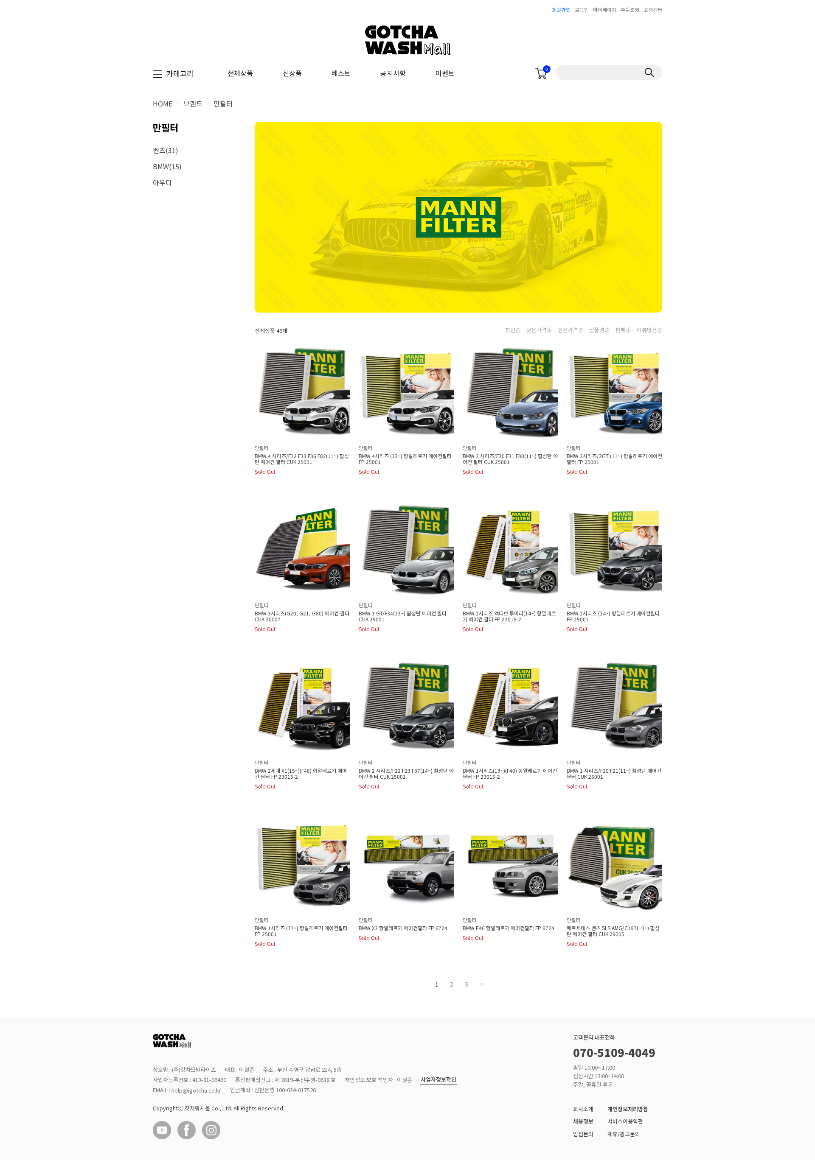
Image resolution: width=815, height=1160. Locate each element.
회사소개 (583, 1109)
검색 (649, 72)
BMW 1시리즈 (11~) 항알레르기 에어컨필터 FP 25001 (301, 931)
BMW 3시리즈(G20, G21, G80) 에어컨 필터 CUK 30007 (302, 616)
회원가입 (561, 9)
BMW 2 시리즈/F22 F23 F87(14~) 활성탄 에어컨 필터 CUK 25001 (406, 774)
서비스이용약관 (625, 1121)
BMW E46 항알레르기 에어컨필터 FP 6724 (508, 928)
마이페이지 (604, 9)
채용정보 (583, 1121)
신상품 (292, 73)
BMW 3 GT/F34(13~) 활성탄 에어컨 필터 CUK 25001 (403, 616)
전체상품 (240, 73)
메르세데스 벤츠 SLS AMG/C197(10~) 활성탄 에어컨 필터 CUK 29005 (613, 931)
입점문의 (583, 1134)
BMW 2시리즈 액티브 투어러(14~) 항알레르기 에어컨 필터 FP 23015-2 (509, 616)
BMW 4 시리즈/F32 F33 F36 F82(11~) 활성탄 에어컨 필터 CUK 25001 (302, 459)
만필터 (223, 103)
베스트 (341, 73)
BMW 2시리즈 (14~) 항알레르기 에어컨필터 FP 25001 (613, 616)
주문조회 (630, 9)
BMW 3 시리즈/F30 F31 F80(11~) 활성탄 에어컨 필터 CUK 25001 (510, 459)
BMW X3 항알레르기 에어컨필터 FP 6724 (403, 928)
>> (481, 984)
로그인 (582, 9)
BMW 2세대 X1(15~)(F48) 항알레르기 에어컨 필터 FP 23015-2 (301, 774)
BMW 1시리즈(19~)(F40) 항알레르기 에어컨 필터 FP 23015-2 (510, 774)
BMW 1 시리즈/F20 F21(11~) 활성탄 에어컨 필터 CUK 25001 (614, 774)
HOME (162, 103)
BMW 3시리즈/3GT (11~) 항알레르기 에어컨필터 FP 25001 (614, 459)
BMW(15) (167, 166)
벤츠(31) (165, 150)
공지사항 (393, 73)
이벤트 (445, 73)
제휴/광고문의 (623, 1134)
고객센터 (653, 9)
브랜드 (192, 103)
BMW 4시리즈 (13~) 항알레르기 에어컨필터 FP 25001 (405, 459)
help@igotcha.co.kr (196, 1090)
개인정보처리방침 (627, 1109)
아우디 (162, 182)
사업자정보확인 (438, 1079)
